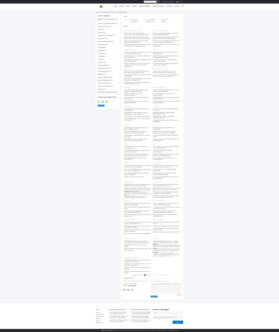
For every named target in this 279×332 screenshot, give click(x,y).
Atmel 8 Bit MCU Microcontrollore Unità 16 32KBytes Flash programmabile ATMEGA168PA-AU (119, 317)
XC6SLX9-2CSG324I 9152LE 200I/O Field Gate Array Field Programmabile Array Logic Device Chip (140, 317)
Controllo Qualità (158, 6)
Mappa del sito (99, 322)
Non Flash (100, 53)
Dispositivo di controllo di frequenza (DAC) (133, 176)
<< (142, 275)
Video (128, 6)
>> (167, 275)
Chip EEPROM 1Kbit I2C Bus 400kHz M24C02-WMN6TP (137, 116)
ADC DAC (100, 62)
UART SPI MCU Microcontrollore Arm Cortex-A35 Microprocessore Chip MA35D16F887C (118, 313)
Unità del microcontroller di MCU (106, 23)
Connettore (100, 89)
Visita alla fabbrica (144, 6)
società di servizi (164, 19)
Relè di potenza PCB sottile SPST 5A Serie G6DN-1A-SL (166, 226)
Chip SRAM (101, 50)
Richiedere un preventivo (168, 1)
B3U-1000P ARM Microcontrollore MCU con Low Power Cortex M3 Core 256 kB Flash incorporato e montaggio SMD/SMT (165, 242)
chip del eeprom (102, 44)
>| (169, 275)
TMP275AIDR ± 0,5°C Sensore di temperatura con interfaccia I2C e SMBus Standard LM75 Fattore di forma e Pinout (137, 194)
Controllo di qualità (149, 21)
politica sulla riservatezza (107, 330)
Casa (115, 6)
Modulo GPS (101, 74)
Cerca (158, 1)
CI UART (100, 59)
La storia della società (150, 19)
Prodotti (121, 6)
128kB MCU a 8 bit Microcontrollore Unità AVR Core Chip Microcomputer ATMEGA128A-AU (119, 320)
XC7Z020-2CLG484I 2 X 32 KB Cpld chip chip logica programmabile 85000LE (141, 320)
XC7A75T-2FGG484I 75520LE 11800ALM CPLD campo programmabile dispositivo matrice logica (141, 313)
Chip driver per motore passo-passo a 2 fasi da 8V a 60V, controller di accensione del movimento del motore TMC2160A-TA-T (137, 65)
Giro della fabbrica (134, 21)
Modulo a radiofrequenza (104, 77)
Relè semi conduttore (103, 83)
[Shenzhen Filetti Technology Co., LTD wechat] (107, 101)
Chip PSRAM (101, 47)
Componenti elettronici (103, 68)
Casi (182, 6)
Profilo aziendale (133, 19)
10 (165, 275)
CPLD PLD (101, 32)
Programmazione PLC (103, 71)
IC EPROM (100, 56)
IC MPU (100, 29)
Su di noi (134, 6)
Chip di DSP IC (102, 38)
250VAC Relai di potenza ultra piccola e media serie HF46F (166, 232)
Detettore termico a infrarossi (105, 35)
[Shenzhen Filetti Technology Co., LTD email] (99, 101)
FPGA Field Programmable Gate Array (107, 19)
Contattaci (169, 6)
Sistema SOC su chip (103, 26)
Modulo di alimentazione (104, 80)
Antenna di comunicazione (104, 86)
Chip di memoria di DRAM (104, 41)
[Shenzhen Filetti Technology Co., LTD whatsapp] (103, 101)
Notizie (177, 6)
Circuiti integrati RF (103, 65)
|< (140, 275)
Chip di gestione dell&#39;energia (106, 92)
